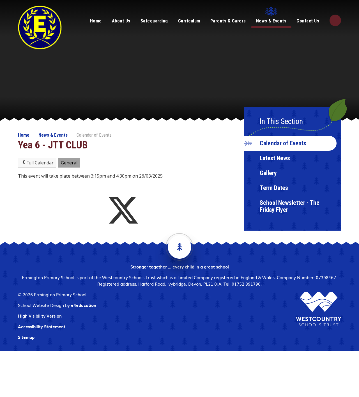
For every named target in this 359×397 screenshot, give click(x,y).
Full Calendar (40, 163)
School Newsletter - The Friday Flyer (289, 206)
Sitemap (26, 337)
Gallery (268, 172)
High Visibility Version (40, 316)
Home (23, 135)
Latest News (275, 158)
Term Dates (274, 187)
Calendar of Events (94, 135)
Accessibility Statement (41, 326)
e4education (83, 305)
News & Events (53, 135)
